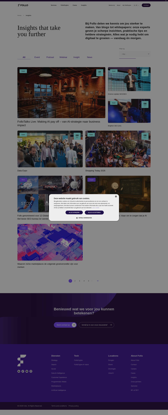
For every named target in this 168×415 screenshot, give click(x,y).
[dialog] (84, 207)
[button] (84, 218)
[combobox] (116, 196)
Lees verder (95, 208)
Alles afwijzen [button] (74, 212)
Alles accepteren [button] (94, 212)
